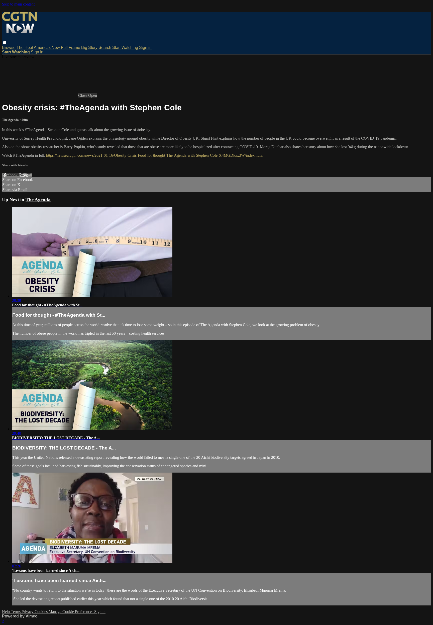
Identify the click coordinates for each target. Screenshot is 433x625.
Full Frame (71, 47)
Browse (9, 47)
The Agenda (11, 120)
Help (6, 611)
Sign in (145, 47)
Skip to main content (18, 4)
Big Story (89, 47)
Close (83, 95)
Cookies (42, 611)
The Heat (25, 47)
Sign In (37, 52)
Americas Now (47, 47)
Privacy (28, 611)
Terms (16, 611)
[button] (4, 42)
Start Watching (125, 47)
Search (105, 47)
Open (92, 95)
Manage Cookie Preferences (71, 611)
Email (27, 175)
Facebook (10, 175)
